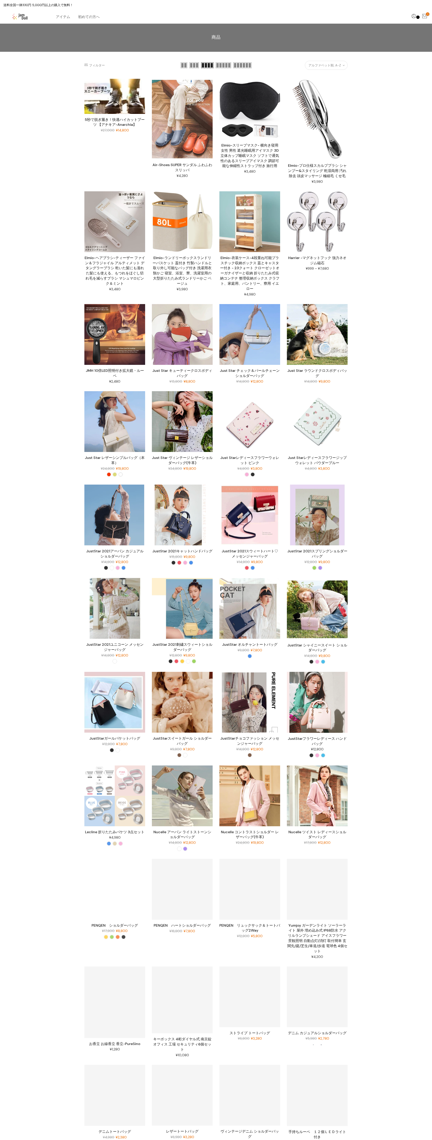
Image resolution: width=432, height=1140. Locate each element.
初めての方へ (89, 16)
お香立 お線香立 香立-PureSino (114, 1043)
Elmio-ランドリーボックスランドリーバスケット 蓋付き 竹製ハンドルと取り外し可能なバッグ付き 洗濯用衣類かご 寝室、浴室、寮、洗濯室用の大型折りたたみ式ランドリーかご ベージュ (182, 270)
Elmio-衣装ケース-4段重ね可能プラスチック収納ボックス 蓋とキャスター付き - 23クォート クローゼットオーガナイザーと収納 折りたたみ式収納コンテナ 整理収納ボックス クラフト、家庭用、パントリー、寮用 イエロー (249, 273)
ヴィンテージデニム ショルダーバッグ (249, 1134)
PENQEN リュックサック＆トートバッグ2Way (249, 928)
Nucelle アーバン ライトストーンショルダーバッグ (182, 835)
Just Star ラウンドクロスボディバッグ (317, 373)
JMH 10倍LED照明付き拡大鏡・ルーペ (115, 373)
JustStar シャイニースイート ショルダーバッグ (317, 648)
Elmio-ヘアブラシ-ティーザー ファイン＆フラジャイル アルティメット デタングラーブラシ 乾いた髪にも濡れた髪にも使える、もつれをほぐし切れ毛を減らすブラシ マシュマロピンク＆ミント (115, 270)
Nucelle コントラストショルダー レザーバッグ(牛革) (250, 835)
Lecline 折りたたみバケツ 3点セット (114, 832)
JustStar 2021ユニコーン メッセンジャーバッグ (115, 647)
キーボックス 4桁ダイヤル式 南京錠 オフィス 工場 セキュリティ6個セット (182, 1044)
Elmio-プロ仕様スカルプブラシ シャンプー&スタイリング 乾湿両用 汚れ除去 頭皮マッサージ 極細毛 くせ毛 (317, 170)
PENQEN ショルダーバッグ (115, 925)
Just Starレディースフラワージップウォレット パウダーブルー (317, 460)
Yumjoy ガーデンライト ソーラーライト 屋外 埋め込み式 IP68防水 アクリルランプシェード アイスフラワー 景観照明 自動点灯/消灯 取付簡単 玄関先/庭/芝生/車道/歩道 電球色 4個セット (317, 938)
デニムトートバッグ (115, 1131)
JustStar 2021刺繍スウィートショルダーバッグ (182, 647)
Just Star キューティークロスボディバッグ (182, 373)
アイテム (63, 16)
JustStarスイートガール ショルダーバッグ (182, 741)
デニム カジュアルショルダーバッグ (317, 1033)
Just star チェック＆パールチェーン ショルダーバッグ (250, 373)
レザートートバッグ (182, 1131)
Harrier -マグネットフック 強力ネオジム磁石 (317, 260)
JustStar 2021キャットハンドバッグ (182, 551)
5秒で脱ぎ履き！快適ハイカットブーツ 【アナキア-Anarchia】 (115, 122)
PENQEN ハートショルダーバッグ (182, 925)
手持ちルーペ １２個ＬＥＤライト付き (317, 1134)
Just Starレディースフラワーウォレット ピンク (249, 460)
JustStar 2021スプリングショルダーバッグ (317, 554)
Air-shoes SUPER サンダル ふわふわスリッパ (182, 167)
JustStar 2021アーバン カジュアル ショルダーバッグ (115, 554)
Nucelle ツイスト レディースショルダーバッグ (317, 835)
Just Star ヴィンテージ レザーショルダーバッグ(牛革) (182, 460)
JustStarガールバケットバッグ (114, 738)
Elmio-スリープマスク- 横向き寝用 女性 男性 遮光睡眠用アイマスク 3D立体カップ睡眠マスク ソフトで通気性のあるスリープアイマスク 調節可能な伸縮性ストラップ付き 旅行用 (249, 155)
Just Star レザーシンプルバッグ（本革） (115, 460)
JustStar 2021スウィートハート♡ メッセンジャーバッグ (250, 554)
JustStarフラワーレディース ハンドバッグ (317, 741)
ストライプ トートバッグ (250, 1033)
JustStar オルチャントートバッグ (249, 644)
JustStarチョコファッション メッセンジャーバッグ (249, 741)
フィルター (97, 65)
